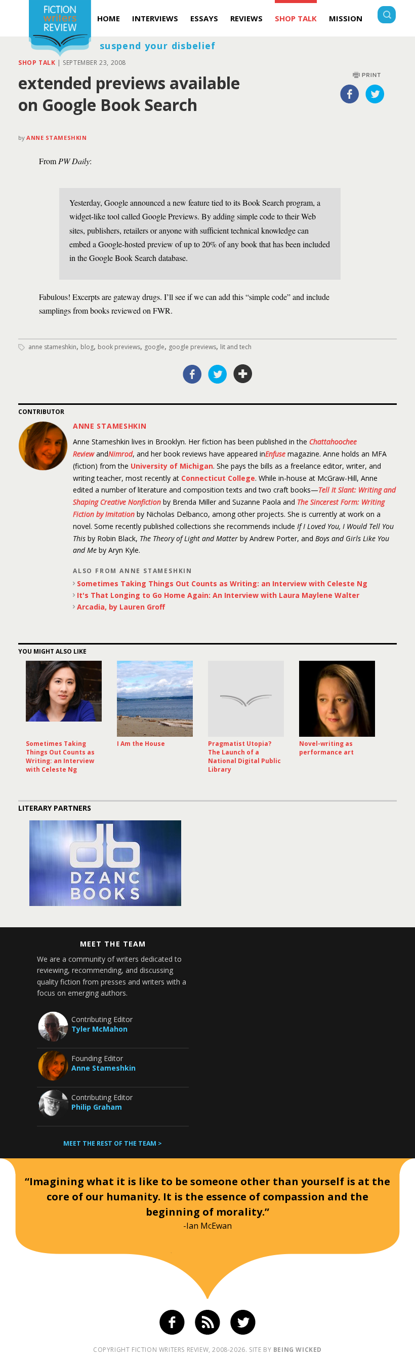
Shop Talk (296, 18)
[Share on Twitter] (375, 93)
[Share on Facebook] (349, 93)
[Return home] (60, 29)
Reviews (246, 18)
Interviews (155, 18)
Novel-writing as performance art (326, 748)
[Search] (387, 16)
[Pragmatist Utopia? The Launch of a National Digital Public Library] (246, 699)
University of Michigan (172, 466)
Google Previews (192, 347)
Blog (87, 347)
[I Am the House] (155, 699)
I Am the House (141, 743)
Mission (345, 18)
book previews (119, 347)
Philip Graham (96, 1107)
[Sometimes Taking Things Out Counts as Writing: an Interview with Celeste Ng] (64, 699)
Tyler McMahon (99, 1029)
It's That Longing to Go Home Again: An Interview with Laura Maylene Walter (218, 595)
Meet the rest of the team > (112, 1143)
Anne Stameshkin (56, 137)
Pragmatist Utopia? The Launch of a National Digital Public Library (244, 756)
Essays (204, 18)
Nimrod (120, 454)
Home (108, 18)
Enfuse (275, 454)
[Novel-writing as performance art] (337, 699)
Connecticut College (218, 478)
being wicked (297, 1349)
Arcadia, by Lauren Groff (121, 607)
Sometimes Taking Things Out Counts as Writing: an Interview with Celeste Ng (222, 583)
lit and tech (236, 347)
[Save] (243, 374)
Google (154, 347)
